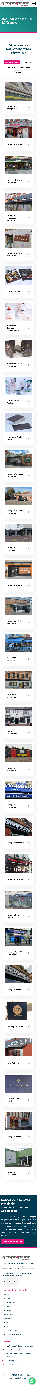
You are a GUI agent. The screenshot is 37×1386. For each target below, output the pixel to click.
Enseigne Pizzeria (14, 989)
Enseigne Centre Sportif (14, 916)
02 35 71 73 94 (10, 1364)
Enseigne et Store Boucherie (14, 622)
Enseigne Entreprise (11, 1173)
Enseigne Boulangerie (12, 548)
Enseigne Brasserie (15, 842)
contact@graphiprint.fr (14, 1360)
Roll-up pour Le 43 (14, 1026)
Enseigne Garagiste (11, 769)
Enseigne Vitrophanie (11, 107)
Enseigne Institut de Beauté (14, 254)
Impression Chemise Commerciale (12, 328)
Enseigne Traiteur (14, 144)
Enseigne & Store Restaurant (14, 181)
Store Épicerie (13, 1063)
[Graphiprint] (15, 4)
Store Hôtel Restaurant (11, 695)
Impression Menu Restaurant (14, 364)
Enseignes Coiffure (15, 879)
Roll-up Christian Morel (14, 1099)
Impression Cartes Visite (14, 438)
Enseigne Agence (14, 585)
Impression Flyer (13, 291)
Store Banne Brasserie (12, 658)
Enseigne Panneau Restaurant (14, 475)
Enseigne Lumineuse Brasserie (11, 217)
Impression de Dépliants (12, 401)
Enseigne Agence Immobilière (14, 952)
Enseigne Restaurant (11, 732)
